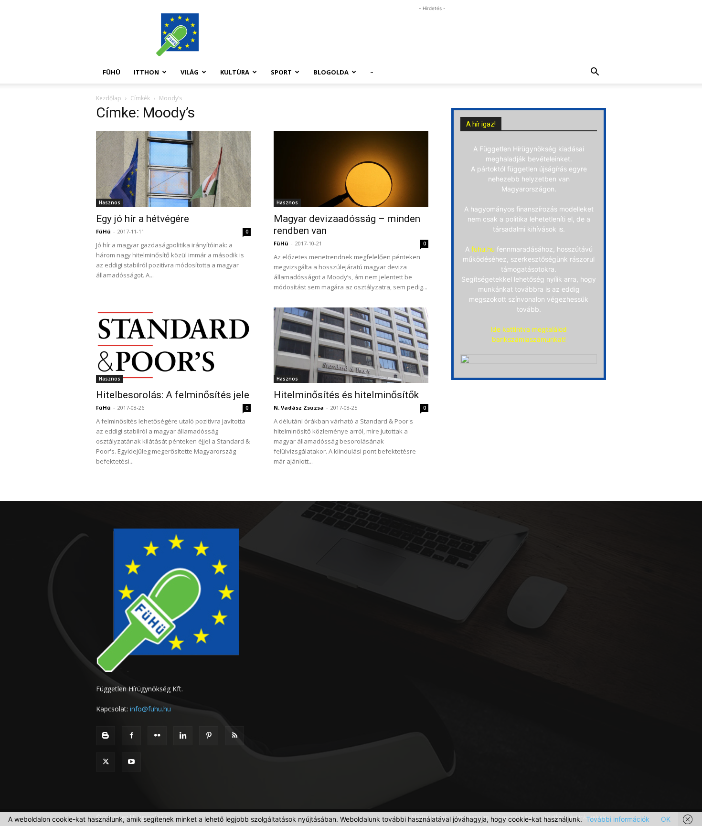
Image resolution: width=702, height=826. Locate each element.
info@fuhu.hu (150, 708)
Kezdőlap (108, 98)
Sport (281, 72)
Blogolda (331, 72)
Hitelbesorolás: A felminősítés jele (172, 395)
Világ (190, 72)
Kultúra (234, 72)
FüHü (111, 72)
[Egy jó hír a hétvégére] (173, 169)
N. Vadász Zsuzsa (299, 407)
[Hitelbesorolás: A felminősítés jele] (173, 345)
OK (665, 819)
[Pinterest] (208, 735)
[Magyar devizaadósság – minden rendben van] (351, 169)
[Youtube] (131, 762)
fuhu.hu (483, 249)
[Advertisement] (432, 34)
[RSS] (234, 735)
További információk (617, 819)
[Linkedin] (182, 735)
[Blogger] (105, 735)
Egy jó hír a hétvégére (142, 218)
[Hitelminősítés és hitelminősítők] (351, 345)
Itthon (146, 72)
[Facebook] (131, 735)
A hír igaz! (481, 124)
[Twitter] (105, 762)
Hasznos (109, 202)
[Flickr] (157, 735)
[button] (594, 72)
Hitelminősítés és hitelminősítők (346, 395)
